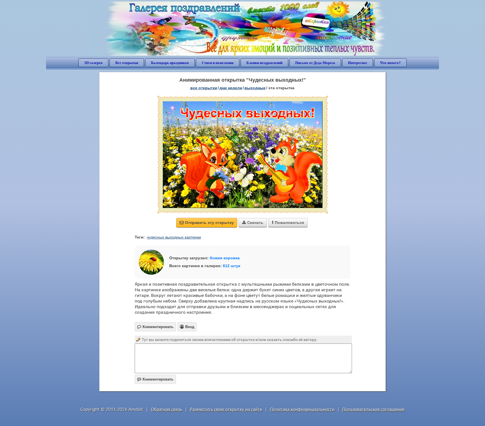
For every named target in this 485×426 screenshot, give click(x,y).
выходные (255, 88)
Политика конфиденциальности (302, 409)
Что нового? (390, 63)
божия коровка (225, 258)
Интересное (357, 63)
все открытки (203, 88)
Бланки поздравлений (264, 63)
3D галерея (93, 63)
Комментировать (155, 379)
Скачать (252, 222)
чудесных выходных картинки (174, 237)
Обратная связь (166, 409)
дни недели (230, 88)
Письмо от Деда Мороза (315, 63)
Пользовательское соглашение (373, 409)
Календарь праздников (170, 63)
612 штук (231, 266)
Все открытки (126, 63)
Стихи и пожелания (218, 63)
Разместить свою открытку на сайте (226, 409)
